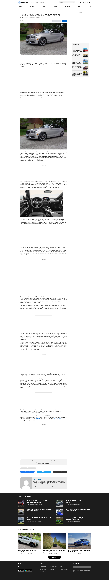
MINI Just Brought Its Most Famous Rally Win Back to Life (77, 68)
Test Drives (32, 6)
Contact (37, 2)
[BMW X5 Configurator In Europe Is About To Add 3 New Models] (21, 509)
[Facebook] (78, 2)
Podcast (80, 6)
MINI (90, 6)
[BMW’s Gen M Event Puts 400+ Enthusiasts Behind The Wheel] (59, 509)
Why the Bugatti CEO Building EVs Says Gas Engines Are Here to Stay (78, 518)
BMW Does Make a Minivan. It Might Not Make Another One (79, 551)
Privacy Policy (52, 569)
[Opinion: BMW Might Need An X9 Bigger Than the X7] (21, 517)
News (44, 6)
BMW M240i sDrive (57, 418)
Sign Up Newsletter (62, 567)
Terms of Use (52, 567)
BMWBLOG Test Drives (31, 468)
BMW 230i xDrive (24, 468)
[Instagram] (85, 2)
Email (61, 471)
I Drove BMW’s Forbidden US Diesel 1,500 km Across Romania (54, 551)
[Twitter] (80, 2)
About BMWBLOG (43, 566)
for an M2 (38, 418)
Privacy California (43, 571)
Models (19, 6)
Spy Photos (67, 6)
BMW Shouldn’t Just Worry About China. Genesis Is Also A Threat (38, 501)
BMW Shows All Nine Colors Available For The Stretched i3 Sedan (77, 50)
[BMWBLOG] (27, 563)
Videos (55, 6)
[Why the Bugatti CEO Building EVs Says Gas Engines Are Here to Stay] (59, 517)
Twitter (44, 471)
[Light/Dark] (88, 2)
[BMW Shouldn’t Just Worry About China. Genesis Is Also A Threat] (21, 500)
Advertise (33, 2)
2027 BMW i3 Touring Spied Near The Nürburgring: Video (76, 55)
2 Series (22, 11)
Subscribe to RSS (43, 569)
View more (54, 557)
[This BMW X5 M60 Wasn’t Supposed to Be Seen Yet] (59, 500)
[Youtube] (83, 2)
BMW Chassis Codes (53, 566)
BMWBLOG (22, 17)
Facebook (28, 471)
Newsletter (42, 2)
